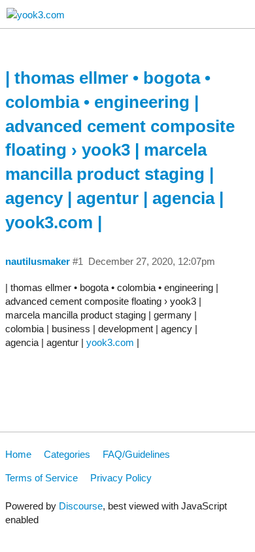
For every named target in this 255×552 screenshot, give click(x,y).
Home (18, 454)
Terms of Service (41, 477)
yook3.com (110, 342)
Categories (67, 454)
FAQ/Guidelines (136, 454)
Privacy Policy (121, 477)
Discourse (81, 505)
